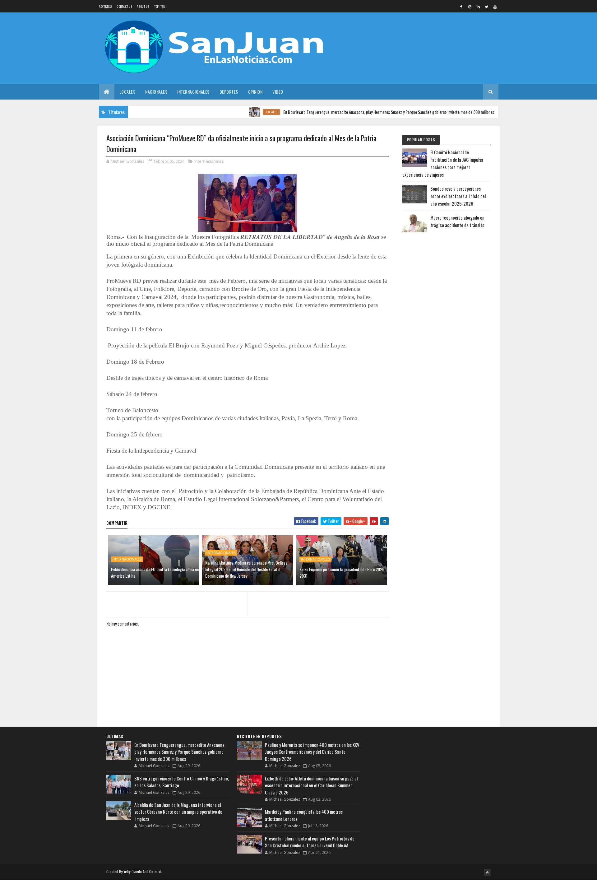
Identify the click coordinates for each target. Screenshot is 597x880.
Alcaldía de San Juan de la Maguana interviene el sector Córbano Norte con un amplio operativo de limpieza (178, 811)
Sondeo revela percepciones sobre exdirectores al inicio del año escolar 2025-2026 (458, 196)
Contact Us (124, 6)
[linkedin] (478, 6)
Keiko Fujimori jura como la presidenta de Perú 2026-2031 (342, 572)
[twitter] (486, 6)
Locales (127, 91)
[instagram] (469, 6)
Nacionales (156, 91)
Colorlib (155, 871)
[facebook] (461, 6)
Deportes (229, 91)
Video (277, 91)
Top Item (159, 6)
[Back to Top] (487, 872)
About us (143, 6)
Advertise (105, 6)
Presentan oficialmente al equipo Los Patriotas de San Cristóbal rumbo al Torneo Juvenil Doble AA (309, 842)
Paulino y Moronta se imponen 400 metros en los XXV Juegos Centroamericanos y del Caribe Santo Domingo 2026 (312, 751)
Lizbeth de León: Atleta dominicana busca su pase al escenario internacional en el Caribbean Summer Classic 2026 (311, 785)
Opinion (255, 91)
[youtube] (495, 6)
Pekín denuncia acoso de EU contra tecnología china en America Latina (155, 572)
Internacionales (193, 91)
